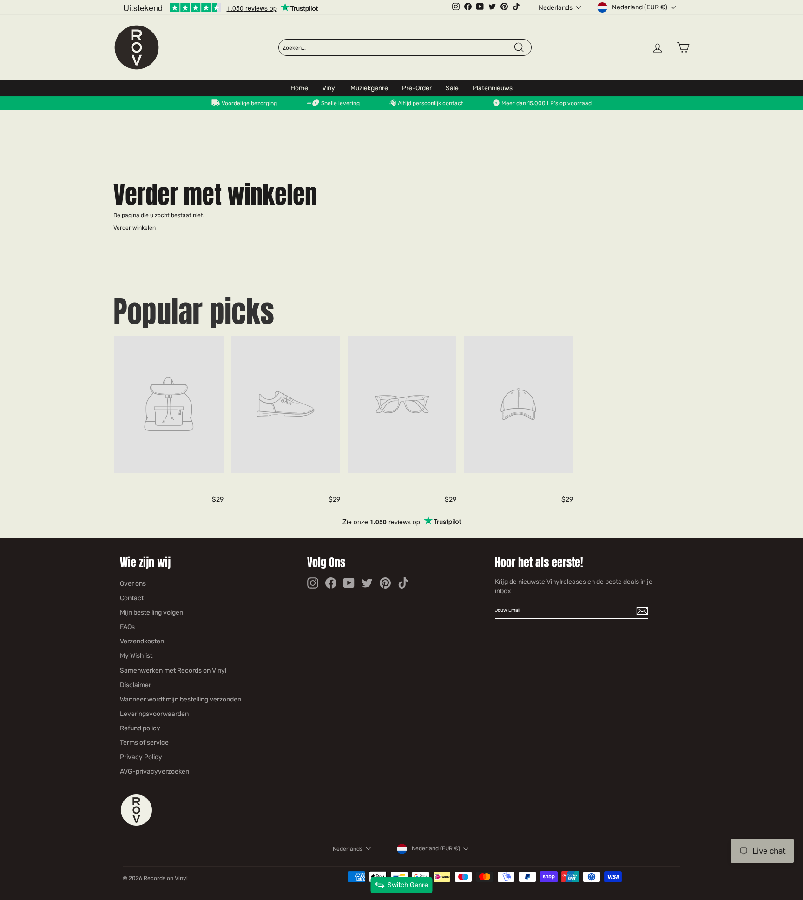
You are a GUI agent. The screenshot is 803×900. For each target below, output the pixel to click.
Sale (452, 88)
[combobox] (398, 47)
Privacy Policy (141, 757)
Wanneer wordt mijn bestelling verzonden (180, 699)
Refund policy (140, 728)
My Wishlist (136, 656)
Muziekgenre (369, 88)
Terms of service (144, 743)
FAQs (127, 627)
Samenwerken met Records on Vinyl (173, 671)
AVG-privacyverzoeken (154, 771)
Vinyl (329, 88)
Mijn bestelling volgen (151, 612)
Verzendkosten (142, 641)
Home (299, 88)
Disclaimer (135, 685)
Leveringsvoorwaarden (154, 714)
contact (452, 103)
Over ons (133, 584)
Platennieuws (493, 88)
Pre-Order (417, 88)
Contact (132, 598)
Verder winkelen (134, 228)
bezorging (264, 103)
